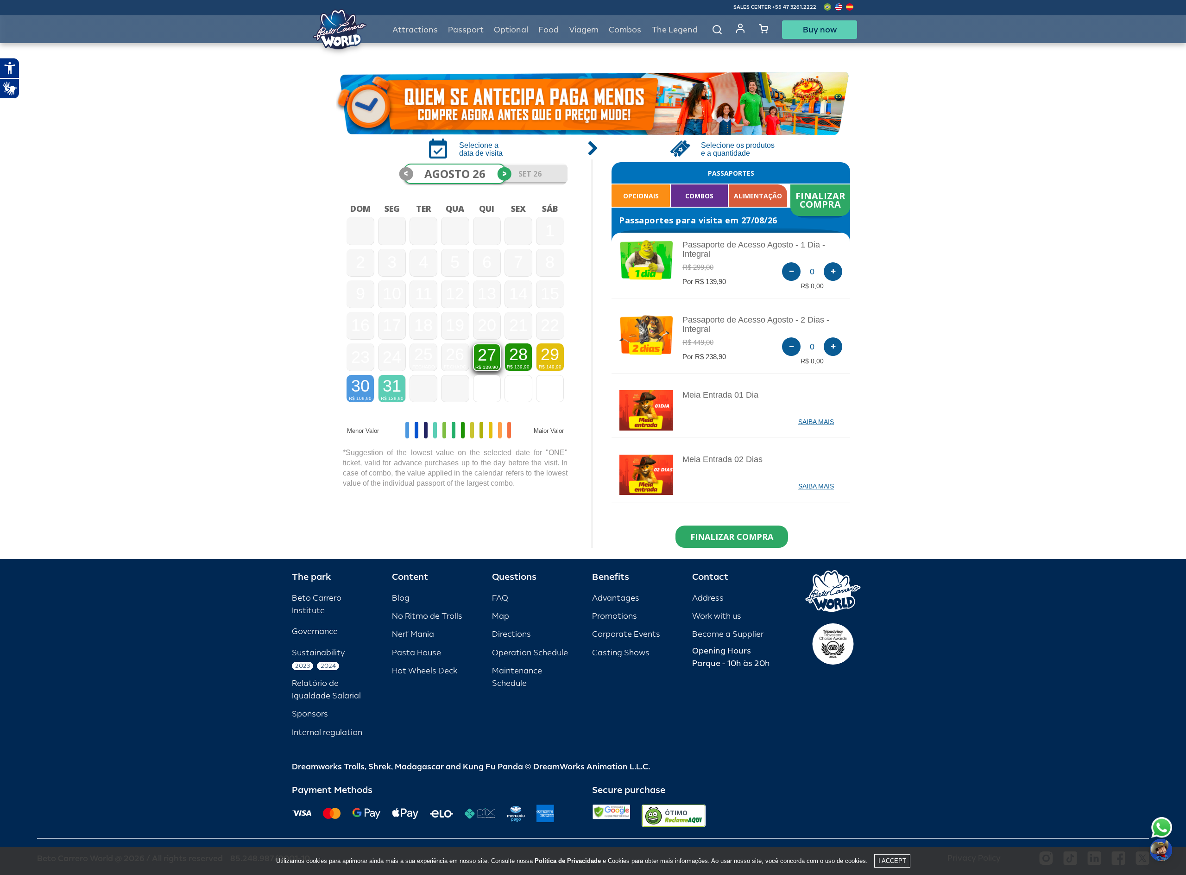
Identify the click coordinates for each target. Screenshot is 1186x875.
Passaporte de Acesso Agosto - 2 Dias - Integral (755, 324)
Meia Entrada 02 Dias (722, 459)
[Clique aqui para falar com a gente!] (1161, 827)
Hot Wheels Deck (424, 670)
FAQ (500, 598)
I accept (892, 860)
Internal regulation (327, 732)
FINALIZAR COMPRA (821, 200)
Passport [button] (466, 29)
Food (548, 29)
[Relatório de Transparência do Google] (611, 816)
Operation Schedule (530, 652)
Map (500, 616)
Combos (625, 29)
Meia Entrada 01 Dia (720, 394)
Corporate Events (626, 634)
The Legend (675, 29)
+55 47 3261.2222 (794, 7)
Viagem (584, 29)
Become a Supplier (727, 634)
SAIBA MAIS (816, 421)
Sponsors (310, 714)
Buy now (820, 30)
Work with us (716, 616)
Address (708, 598)
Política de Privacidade (568, 860)
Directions (511, 634)
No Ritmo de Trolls (427, 616)
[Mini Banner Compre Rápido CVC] (593, 103)
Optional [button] (511, 29)
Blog (401, 598)
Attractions (415, 29)
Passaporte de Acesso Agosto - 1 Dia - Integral (753, 249)
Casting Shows (621, 652)
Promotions (614, 616)
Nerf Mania (413, 634)
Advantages (615, 598)
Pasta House (416, 652)
